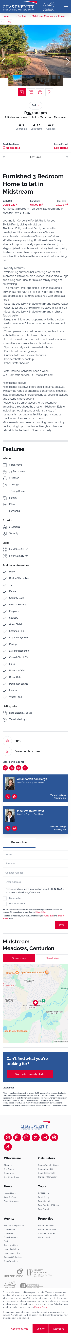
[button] (3, 61)
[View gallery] (22, 92)
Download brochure (27, 751)
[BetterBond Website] (13, 1272)
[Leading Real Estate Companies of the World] (48, 6)
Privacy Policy (41, 912)
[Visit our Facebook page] (8, 1137)
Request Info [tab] (19, 842)
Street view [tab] (52, 958)
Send (61, 924)
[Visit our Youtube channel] (45, 1137)
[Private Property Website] (31, 1286)
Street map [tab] (19, 958)
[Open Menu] (65, 6)
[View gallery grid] (31, 92)
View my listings (58, 795)
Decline (40, 1328)
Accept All (58, 1328)
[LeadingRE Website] (10, 1286)
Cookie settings (19, 1328)
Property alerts (17, 903)
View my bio (60, 798)
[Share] (9, 22)
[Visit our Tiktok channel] (8, 1147)
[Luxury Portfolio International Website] (39, 1272)
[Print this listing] (40, 92)
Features (35, 157)
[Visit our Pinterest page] (54, 1137)
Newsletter (15, 898)
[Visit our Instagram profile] (26, 1137)
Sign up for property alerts (29, 1074)
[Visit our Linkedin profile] (17, 1137)
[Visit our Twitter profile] (36, 1137)
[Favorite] (2, 22)
